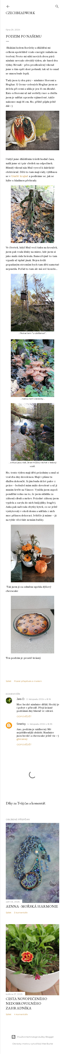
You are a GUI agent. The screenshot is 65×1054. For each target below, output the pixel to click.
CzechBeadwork (20, 13)
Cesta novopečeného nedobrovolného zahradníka (26, 1003)
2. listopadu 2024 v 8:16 (38, 699)
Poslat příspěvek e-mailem (28, 681)
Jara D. (21, 699)
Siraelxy (21, 723)
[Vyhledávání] (57, 5)
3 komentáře (20, 912)
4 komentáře (21, 1014)
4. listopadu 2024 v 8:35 (39, 724)
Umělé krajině (19, 176)
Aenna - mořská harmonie (32, 906)
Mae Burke (47, 1043)
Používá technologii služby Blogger (35, 1036)
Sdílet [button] (8, 681)
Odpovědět (24, 716)
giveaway (22, 739)
